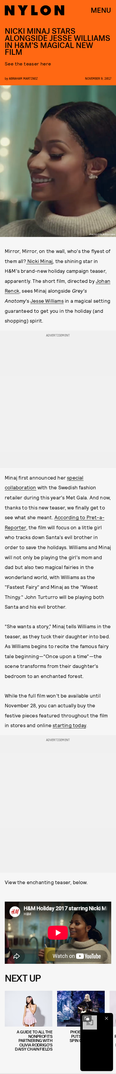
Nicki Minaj (39, 261)
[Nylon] (34, 10)
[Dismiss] (106, 1018)
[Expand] (87, 1018)
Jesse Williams (47, 301)
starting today (69, 725)
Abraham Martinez (23, 78)
